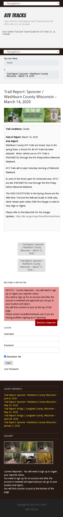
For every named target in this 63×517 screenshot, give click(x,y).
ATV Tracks (15, 15)
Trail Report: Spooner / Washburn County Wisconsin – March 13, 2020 (31, 249)
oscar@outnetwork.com (32, 314)
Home (9, 63)
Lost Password (11, 369)
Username (9, 334)
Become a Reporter (46, 322)
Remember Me (13, 356)
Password (9, 345)
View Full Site (31, 509)
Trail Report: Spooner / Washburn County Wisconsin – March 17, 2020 (31, 265)
